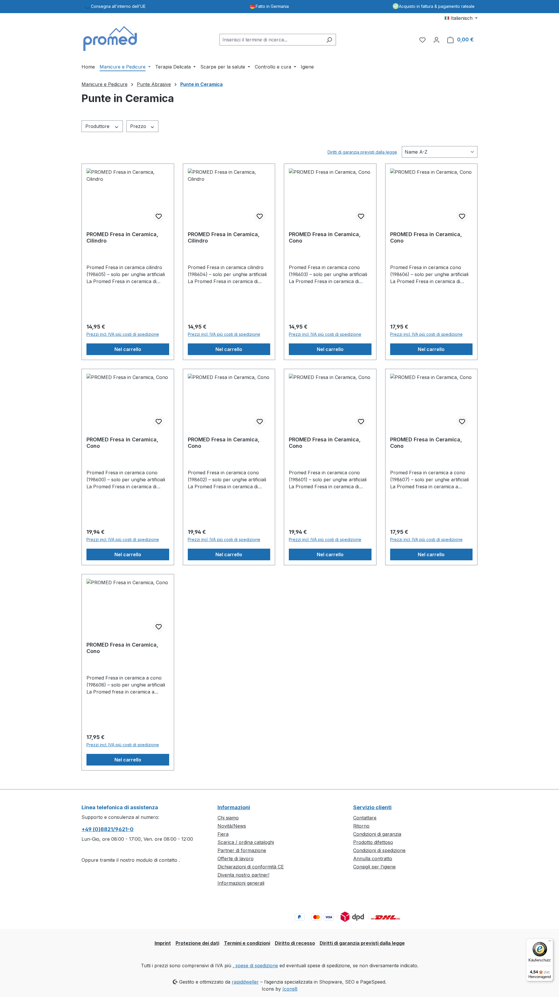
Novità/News (231, 826)
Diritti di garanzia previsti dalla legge (362, 152)
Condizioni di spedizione (379, 850)
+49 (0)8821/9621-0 (108, 829)
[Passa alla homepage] (111, 38)
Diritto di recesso (295, 943)
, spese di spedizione (255, 965)
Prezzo (139, 126)
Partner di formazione (241, 850)
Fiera (223, 834)
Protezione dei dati (197, 943)
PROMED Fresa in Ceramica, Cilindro (122, 237)
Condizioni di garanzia (377, 834)
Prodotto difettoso (373, 842)
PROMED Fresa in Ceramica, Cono (325, 237)
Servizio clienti (372, 807)
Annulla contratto (372, 858)
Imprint (163, 943)
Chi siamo (228, 818)
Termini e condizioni (247, 943)
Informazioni (233, 807)
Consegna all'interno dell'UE (118, 6)
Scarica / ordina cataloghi (245, 842)
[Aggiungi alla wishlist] (158, 216)
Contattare (364, 818)
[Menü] (549, 942)
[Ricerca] (329, 39)
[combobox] (271, 39)
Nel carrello (127, 349)
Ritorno (361, 826)
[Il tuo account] (436, 39)
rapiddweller (245, 982)
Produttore (98, 126)
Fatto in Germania (272, 6)
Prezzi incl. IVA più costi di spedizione (122, 334)
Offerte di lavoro (235, 858)
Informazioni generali (240, 883)
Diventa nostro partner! (243, 875)
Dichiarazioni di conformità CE (250, 867)
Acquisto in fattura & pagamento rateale (437, 6)
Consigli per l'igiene (374, 867)
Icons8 (290, 989)
